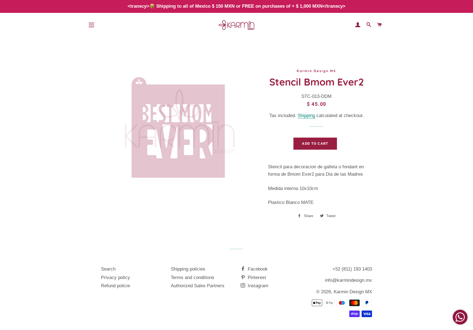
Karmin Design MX (353, 291)
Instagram (257, 285)
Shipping (306, 115)
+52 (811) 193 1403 (352, 269)
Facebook (257, 269)
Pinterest (256, 277)
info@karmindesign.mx (348, 280)
